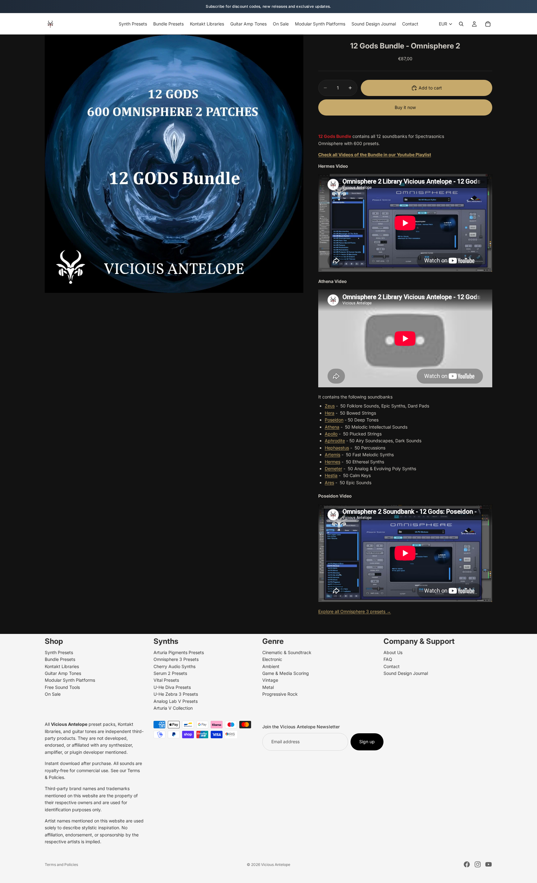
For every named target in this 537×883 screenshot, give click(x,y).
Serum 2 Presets (170, 673)
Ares (329, 482)
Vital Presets (166, 680)
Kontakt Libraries (62, 666)
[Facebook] (466, 864)
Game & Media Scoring (285, 673)
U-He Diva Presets (172, 687)
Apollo (331, 433)
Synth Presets (59, 652)
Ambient (270, 666)
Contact (391, 666)
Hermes (332, 461)
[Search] (461, 24)
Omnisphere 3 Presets (176, 659)
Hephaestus (337, 447)
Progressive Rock (280, 694)
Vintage (270, 680)
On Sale (53, 694)
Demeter (333, 468)
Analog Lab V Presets (176, 700)
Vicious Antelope (275, 864)
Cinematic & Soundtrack (286, 652)
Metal (268, 687)
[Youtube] (488, 864)
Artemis (332, 454)
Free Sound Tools (62, 687)
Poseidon (334, 419)
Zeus (330, 405)
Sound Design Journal (405, 673)
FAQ (387, 659)
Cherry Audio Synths (174, 666)
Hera (329, 413)
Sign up (367, 741)
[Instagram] (477, 864)
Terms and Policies (61, 864)
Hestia (331, 475)
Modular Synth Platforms (70, 680)
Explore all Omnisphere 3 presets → (354, 611)
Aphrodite (335, 440)
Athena (332, 427)
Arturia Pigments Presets (179, 652)
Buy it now (405, 107)
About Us (392, 652)
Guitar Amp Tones (63, 673)
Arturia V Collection (173, 708)
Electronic (272, 659)
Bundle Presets (60, 659)
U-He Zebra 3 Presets (176, 694)
